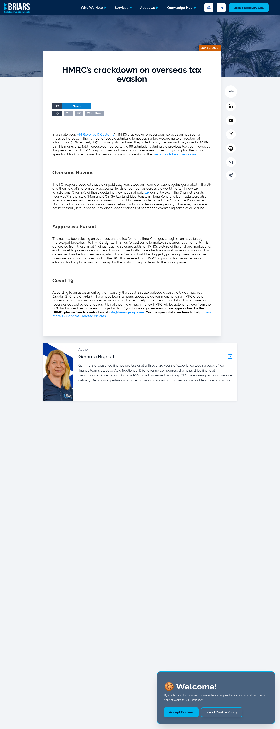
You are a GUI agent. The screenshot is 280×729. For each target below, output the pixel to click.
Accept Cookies (181, 712)
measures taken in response (174, 154)
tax (147, 192)
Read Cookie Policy (221, 712)
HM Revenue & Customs (95, 134)
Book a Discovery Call (249, 7)
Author (83, 349)
